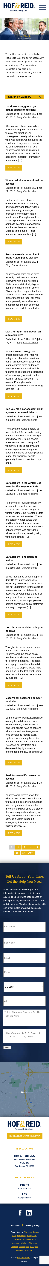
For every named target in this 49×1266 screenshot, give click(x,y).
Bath (14, 1236)
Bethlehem (21, 1236)
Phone (12, 1036)
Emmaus (15, 1243)
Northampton (24, 1247)
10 (17, 853)
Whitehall (19, 1250)
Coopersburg (16, 1239)
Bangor (35, 1232)
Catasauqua (26, 1239)
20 (23, 853)
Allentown (28, 1232)
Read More (14, 168)
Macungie (33, 1243)
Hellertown (24, 1243)
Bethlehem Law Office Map (24, 1136)
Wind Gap (28, 1250)
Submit (7, 1047)
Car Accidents (30, 117)
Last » (31, 853)
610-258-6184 (24, 1188)
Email (30, 1036)
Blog (19, 117)
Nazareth (14, 1247)
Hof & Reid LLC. (23, 1258)
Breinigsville (31, 1236)
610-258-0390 (24, 1198)
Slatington (34, 1247)
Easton (35, 1239)
